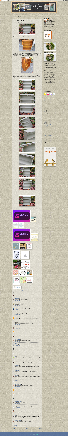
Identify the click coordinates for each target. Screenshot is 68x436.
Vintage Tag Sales (19, 16)
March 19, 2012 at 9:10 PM (17, 413)
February (46, 136)
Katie (15, 356)
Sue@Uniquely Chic (17, 326)
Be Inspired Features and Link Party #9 (49, 133)
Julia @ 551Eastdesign (17, 307)
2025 (45, 98)
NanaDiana (16, 302)
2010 (45, 140)
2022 (45, 101)
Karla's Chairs (46, 127)
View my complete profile (46, 28)
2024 (45, 99)
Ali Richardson (16, 361)
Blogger (37, 434)
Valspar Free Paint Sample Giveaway (48, 135)
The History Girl (16, 397)
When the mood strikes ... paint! (48, 124)
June (45, 120)
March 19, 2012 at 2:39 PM (17, 403)
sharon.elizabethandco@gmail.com (47, 87)
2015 (45, 109)
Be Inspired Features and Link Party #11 (49, 128)
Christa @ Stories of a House (18, 384)
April (45, 122)
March (45, 123)
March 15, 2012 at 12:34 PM (17, 320)
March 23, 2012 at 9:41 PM (17, 418)
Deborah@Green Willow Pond (18, 420)
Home (14, 16)
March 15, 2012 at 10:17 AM (17, 296)
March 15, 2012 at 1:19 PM (17, 324)
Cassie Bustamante (17, 370)
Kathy (15, 405)
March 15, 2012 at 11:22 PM (17, 382)
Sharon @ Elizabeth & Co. (18, 290)
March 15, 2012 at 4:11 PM (17, 341)
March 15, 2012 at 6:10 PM (17, 349)
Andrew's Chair (46, 125)
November (46, 114)
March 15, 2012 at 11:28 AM (17, 305)
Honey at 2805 (16, 375)
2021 (45, 102)
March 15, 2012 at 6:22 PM (17, 363)
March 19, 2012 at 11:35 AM (17, 399)
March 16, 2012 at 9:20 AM (17, 386)
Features (25, 16)
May (45, 121)
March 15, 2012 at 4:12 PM (17, 345)
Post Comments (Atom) (17, 430)
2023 (45, 100)
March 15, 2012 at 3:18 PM (17, 328)
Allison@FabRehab (17, 298)
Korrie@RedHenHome (17, 335)
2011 (45, 139)
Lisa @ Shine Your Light (17, 339)
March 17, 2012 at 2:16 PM (17, 390)
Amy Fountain (16, 380)
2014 (45, 110)
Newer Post (13, 428)
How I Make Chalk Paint (47, 134)
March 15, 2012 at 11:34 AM (17, 314)
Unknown (16, 316)
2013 (45, 111)
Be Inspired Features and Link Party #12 (49, 126)
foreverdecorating (17, 365)
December (46, 113)
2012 (45, 112)
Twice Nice (16, 343)
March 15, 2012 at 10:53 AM (17, 300)
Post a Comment (15, 425)
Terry (15, 415)
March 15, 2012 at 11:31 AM (17, 309)
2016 (45, 108)
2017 (45, 107)
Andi (15, 294)
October (46, 115)
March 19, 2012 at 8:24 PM (17, 407)
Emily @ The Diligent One (18, 401)
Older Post (40, 428)
